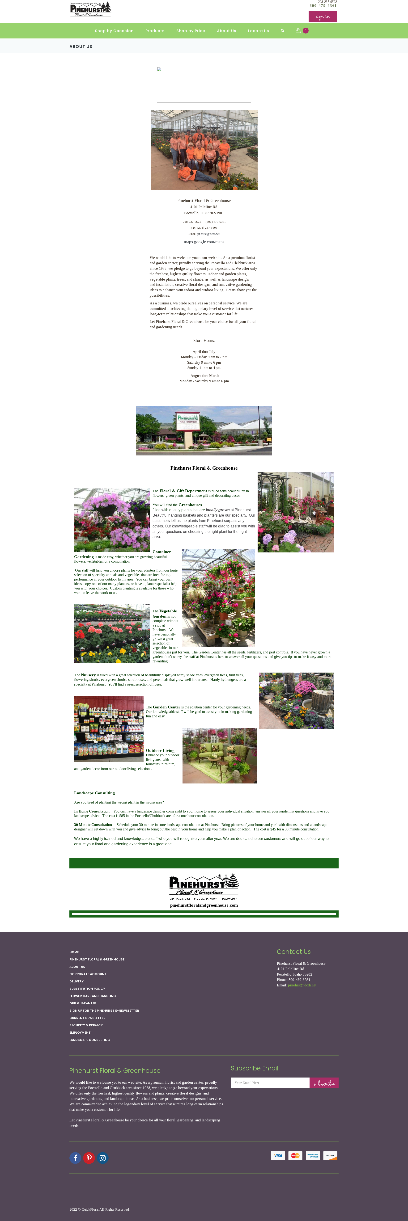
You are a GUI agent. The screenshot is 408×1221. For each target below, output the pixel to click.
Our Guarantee (82, 1003)
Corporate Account (87, 974)
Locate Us (258, 31)
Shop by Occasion (114, 31)
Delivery (76, 981)
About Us (226, 31)
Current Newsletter (87, 1018)
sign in (323, 16)
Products (155, 31)
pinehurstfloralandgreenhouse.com (204, 905)
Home (74, 952)
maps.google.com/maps (204, 242)
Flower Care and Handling (92, 996)
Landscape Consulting (89, 1040)
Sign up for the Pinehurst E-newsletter (104, 1010)
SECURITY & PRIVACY (86, 1025)
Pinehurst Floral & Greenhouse (96, 959)
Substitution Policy (87, 988)
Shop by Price (190, 31)
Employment (80, 1032)
